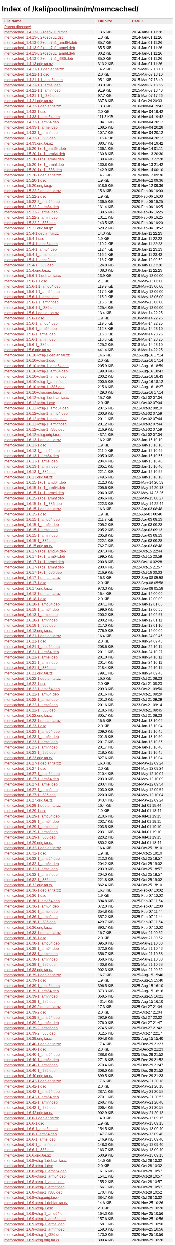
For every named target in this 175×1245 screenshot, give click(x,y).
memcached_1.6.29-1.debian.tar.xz (32, 805)
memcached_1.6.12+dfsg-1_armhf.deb (35, 424)
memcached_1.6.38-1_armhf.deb (31, 959)
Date (136, 21)
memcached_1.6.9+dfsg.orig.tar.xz (31, 1240)
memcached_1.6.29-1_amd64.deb (32, 816)
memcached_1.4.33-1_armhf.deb (31, 133)
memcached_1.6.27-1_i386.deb (30, 795)
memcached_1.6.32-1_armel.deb (31, 869)
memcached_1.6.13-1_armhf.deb (31, 466)
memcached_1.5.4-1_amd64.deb (31, 244)
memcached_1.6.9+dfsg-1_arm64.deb (35, 1219)
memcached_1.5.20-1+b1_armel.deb (34, 159)
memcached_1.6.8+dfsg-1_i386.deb (33, 1192)
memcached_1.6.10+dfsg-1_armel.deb (35, 376)
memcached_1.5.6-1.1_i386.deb (30, 308)
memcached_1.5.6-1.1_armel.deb (31, 297)
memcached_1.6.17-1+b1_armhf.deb (34, 567)
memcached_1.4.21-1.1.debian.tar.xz (34, 69)
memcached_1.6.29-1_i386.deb (30, 837)
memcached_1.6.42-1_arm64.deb (31, 1097)
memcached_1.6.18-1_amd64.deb (32, 604)
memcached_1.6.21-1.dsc (25, 641)
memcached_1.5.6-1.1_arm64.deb (32, 292)
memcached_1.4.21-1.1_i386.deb (31, 96)
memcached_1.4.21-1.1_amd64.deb (33, 80)
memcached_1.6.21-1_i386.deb (30, 668)
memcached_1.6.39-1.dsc (25, 980)
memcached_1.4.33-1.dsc (25, 112)
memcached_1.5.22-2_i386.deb (30, 223)
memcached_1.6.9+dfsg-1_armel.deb (34, 1224)
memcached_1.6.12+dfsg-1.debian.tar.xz (37, 398)
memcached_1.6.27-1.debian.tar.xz (32, 763)
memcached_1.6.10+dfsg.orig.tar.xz (33, 392)
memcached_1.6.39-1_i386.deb (30, 1001)
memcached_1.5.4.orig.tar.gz (27, 270)
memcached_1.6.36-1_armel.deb (31, 911)
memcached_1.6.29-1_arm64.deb (31, 821)
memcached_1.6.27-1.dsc (25, 768)
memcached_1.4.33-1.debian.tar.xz (32, 106)
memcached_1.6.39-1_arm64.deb (31, 991)
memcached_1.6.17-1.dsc (25, 583)
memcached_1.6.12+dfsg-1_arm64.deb (36, 413)
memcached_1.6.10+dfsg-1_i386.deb (34, 387)
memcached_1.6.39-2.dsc (25, 1012)
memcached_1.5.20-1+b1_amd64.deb (35, 149)
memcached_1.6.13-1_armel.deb (31, 461)
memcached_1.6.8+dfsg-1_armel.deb (34, 1182)
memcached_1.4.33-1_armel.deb (31, 127)
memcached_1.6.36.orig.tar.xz (28, 927)
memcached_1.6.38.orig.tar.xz (28, 970)
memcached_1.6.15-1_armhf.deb (31, 535)
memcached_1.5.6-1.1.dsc (25, 281)
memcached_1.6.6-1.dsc (24, 1123)
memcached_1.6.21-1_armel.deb (31, 657)
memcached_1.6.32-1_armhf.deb (31, 874)
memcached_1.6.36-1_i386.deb (30, 922)
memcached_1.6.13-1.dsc (25, 445)
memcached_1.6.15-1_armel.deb (31, 530)
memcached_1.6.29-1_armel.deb (31, 827)
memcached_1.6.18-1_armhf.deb (31, 620)
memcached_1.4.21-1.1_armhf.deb (32, 90)
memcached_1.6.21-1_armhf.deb (31, 662)
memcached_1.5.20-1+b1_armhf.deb (34, 165)
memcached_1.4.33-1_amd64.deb (32, 117)
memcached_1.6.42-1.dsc (25, 1086)
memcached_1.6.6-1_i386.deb (29, 1150)
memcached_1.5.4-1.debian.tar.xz (31, 233)
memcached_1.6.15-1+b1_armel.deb (34, 493)
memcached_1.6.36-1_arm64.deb (31, 906)
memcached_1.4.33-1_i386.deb (30, 138)
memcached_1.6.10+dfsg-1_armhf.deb (35, 382)
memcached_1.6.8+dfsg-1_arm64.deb (35, 1176)
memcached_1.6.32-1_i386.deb (30, 880)
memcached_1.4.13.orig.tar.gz (28, 64)
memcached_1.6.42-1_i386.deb (30, 1108)
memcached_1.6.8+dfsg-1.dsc (28, 1166)
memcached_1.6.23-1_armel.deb (31, 742)
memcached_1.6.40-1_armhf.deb (31, 1065)
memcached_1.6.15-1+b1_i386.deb (33, 504)
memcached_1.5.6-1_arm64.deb (30, 329)
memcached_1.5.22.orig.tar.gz (28, 228)
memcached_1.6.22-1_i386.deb (30, 710)
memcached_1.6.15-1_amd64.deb (32, 519)
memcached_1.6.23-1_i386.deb (30, 752)
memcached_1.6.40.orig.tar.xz (28, 1076)
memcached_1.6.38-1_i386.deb (30, 964)
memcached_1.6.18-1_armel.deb (31, 615)
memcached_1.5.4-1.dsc (24, 239)
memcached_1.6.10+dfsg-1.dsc (29, 360)
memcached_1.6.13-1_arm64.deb (31, 456)
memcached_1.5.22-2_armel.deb (31, 212)
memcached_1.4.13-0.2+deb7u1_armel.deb (39, 48)
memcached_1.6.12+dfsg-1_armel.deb (35, 419)
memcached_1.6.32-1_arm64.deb (31, 864)
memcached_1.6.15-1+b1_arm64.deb (34, 488)
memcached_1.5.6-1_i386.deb (29, 345)
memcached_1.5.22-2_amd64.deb (32, 202)
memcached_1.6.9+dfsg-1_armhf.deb (34, 1229)
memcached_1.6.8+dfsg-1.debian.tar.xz (36, 1161)
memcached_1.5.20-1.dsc (25, 180)
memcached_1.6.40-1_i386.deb (30, 1070)
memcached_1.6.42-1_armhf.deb (31, 1102)
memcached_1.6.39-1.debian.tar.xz (32, 975)
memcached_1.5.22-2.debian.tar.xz (32, 191)
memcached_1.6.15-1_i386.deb (30, 541)
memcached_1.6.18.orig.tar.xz (28, 631)
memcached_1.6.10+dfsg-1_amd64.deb (36, 366)
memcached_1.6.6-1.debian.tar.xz (31, 1118)
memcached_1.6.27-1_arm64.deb (31, 779)
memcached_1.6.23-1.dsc (25, 726)
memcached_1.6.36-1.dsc (25, 895)
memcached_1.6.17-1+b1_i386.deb (33, 572)
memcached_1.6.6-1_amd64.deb (31, 1129)
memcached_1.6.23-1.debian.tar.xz (32, 721)
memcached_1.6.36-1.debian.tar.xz (32, 890)
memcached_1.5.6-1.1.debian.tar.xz (33, 276)
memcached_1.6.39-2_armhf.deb (31, 1028)
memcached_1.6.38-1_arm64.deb (31, 948)
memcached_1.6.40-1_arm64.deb (31, 1060)
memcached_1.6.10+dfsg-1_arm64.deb (36, 371)
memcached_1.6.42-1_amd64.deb (32, 1092)
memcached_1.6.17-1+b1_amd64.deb (35, 551)
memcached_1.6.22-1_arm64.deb (31, 694)
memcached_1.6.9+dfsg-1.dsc (28, 1208)
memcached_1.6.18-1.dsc (25, 599)
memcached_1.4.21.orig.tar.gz (28, 101)
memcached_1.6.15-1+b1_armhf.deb (34, 498)
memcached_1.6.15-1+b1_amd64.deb (35, 482)
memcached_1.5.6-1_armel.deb (30, 334)
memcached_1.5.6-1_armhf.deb (30, 339)
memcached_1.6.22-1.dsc (25, 684)
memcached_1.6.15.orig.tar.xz (28, 546)
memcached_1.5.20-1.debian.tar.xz (32, 175)
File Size (105, 21)
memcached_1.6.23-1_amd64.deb (32, 731)
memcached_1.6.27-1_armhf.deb (31, 790)
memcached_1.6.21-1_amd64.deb (32, 647)
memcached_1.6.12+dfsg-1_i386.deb (34, 429)
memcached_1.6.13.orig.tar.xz (28, 477)
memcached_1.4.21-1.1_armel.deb (32, 85)
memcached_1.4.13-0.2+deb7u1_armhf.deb (39, 53)
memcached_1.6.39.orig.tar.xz (28, 1039)
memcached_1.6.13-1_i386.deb (30, 472)
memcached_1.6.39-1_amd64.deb (32, 986)
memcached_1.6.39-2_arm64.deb (31, 1023)
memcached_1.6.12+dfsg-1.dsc (29, 403)
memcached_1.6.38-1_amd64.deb (32, 943)
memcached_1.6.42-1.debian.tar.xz (32, 1081)
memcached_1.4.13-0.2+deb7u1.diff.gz (35, 32)
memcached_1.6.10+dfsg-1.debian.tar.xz (37, 355)
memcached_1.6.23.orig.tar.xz (28, 758)
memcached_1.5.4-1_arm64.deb (30, 249)
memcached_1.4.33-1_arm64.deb (31, 122)
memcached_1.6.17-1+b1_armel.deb (34, 562)
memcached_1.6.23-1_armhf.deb (31, 747)
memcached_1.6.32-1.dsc (25, 853)
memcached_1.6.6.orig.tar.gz (27, 1155)
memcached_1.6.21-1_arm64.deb (31, 652)
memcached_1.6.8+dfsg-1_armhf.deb (34, 1187)
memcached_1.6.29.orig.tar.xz (28, 843)
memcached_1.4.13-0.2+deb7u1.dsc (33, 37)
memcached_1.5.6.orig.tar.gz (27, 350)
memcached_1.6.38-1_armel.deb (31, 954)
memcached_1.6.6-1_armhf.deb (30, 1145)
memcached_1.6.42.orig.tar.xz (28, 1113)
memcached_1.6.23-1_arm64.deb (31, 737)
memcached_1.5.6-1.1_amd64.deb (32, 286)
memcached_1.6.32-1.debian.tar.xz (32, 848)
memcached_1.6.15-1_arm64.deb (31, 525)
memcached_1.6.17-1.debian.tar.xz (32, 578)
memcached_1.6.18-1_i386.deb (30, 625)
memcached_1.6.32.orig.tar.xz (28, 885)
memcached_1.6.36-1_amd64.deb (32, 901)
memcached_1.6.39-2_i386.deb (30, 1033)
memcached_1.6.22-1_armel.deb (31, 699)
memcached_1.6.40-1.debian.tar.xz (32, 1044)
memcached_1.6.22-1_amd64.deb (32, 689)
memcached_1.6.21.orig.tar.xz (28, 673)
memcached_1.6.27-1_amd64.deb (32, 774)
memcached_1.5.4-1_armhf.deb (30, 260)
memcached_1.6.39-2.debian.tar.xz (32, 1007)
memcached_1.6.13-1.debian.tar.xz (32, 440)
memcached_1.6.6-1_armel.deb (30, 1139)
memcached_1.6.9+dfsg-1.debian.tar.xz (36, 1203)
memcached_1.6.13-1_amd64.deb (32, 451)
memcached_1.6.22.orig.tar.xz (28, 715)
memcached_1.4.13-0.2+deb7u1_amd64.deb (40, 43)
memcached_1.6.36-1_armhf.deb (31, 917)
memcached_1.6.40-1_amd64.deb (32, 1055)
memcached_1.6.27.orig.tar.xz (28, 800)
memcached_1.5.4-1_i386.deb (29, 265)
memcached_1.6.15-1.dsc (25, 514)
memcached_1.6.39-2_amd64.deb (32, 1017)
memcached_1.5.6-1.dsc (24, 318)
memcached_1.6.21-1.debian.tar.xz (32, 636)
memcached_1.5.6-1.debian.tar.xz (31, 313)
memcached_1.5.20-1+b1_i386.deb (33, 170)
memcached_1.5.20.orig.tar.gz (28, 186)
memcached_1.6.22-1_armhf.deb (31, 705)
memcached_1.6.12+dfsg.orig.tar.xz (33, 435)
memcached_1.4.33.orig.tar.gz (28, 143)
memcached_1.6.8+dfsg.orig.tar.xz (31, 1198)
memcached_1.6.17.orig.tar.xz (28, 588)
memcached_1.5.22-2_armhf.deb (31, 217)
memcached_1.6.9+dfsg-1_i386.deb (33, 1235)
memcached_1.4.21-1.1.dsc (26, 74)
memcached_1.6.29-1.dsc (25, 811)
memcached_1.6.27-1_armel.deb (31, 784)
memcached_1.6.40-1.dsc (25, 1049)
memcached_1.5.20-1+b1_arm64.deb (34, 154)
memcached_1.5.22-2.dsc (25, 196)
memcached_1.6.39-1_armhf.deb (31, 996)
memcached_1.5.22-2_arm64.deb (31, 207)
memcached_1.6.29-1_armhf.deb (31, 832)
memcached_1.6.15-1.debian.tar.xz (32, 509)
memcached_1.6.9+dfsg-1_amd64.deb (35, 1214)
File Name (12, 21)
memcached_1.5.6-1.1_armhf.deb (31, 302)
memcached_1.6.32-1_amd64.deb (32, 858)
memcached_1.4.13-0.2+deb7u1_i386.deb (38, 59)
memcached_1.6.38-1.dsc (25, 938)
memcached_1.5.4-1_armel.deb (30, 255)
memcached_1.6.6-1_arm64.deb (30, 1134)
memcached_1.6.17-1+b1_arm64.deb (34, 556)
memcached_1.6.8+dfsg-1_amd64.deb (35, 1171)
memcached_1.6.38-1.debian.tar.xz (32, 933)
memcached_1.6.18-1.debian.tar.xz (32, 594)
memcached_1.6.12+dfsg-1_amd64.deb (36, 408)
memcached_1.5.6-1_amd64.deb (31, 323)
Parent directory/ (17, 27)
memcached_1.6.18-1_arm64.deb (31, 609)
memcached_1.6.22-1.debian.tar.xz (32, 678)
